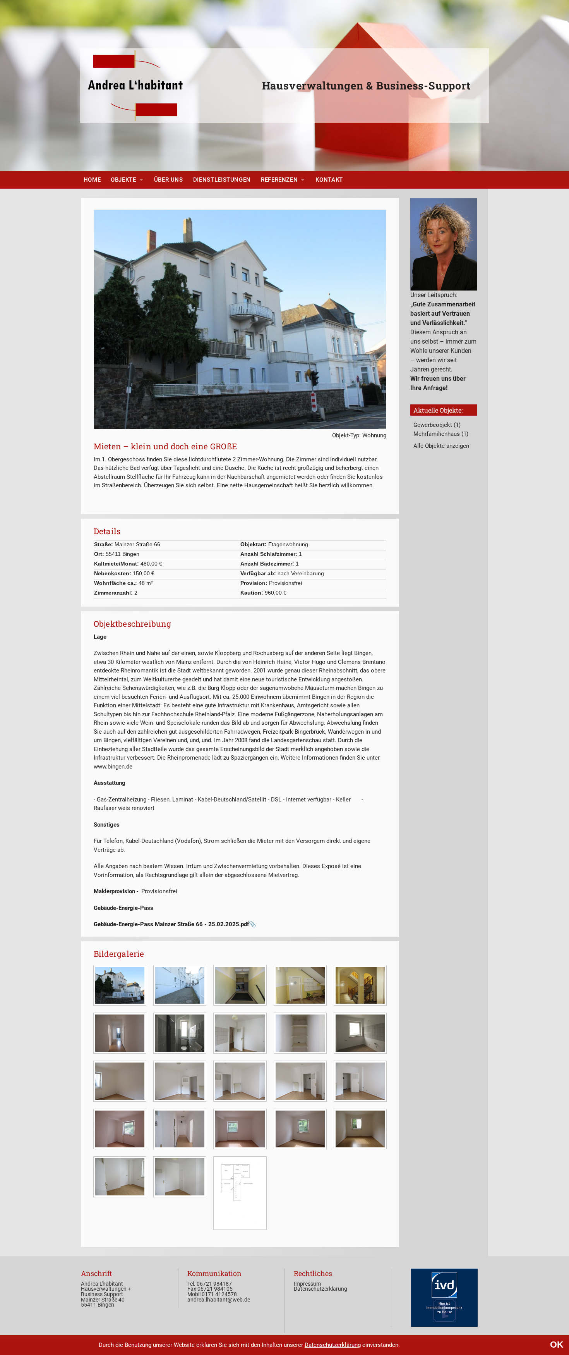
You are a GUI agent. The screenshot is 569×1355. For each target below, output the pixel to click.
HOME (92, 179)
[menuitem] (92, 180)
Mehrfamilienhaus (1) (440, 433)
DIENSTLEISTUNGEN (222, 179)
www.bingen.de (113, 766)
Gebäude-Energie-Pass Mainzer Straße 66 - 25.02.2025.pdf (171, 924)
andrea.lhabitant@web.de (218, 1300)
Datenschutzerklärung (333, 1344)
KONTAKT (329, 179)
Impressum (307, 1284)
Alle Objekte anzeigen (441, 445)
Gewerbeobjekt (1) (437, 424)
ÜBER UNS (168, 179)
